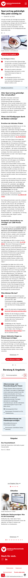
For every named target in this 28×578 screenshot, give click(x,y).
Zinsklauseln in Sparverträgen (13, 331)
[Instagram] (2, 559)
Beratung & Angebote (9, 54)
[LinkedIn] (6, 559)
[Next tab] (25, 375)
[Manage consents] (25, 575)
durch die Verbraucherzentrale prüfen (15, 311)
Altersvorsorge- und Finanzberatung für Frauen (13, 385)
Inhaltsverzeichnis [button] (7, 88)
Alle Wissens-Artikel (13, 359)
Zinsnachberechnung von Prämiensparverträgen (12, 419)
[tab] (10, 486)
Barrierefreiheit (7, 572)
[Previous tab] (2, 375)
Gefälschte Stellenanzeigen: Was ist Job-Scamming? (13, 515)
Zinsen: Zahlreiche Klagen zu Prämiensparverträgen (11, 337)
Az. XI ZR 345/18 (20, 137)
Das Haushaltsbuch (8, 443)
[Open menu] (3, 575)
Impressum (19, 568)
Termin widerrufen (19, 572)
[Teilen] (4, 33)
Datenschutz (9, 568)
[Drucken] (1, 33)
